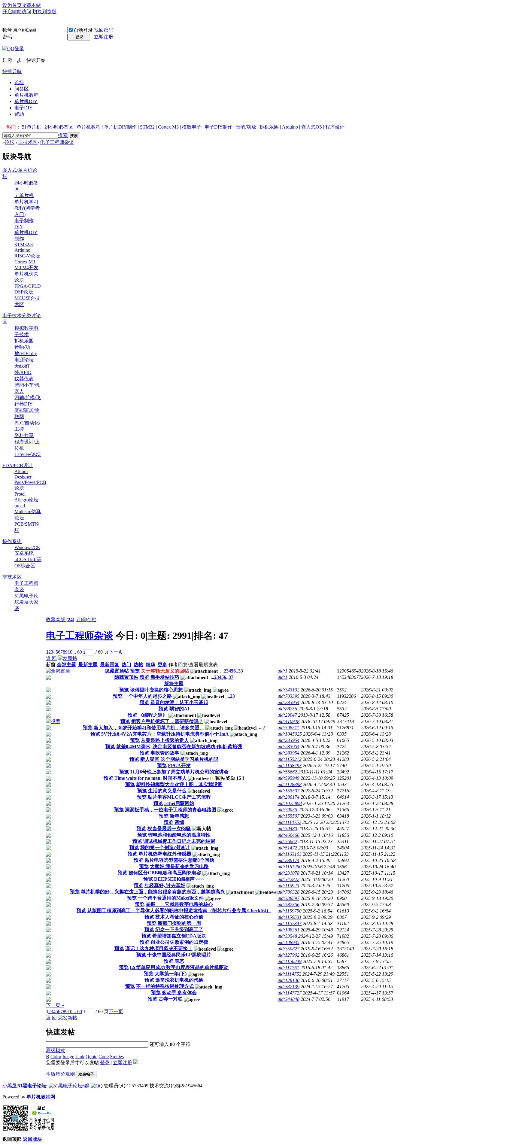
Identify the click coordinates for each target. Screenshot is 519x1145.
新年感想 (179, 816)
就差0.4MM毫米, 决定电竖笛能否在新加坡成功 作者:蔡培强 (179, 746)
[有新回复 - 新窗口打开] (48, 690)
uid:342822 (288, 879)
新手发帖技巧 (164, 677)
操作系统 (12, 541)
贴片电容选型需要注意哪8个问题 (179, 860)
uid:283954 (288, 702)
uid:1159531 (290, 917)
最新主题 (88, 664)
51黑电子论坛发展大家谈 (26, 602)
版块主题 (174, 683)
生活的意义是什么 (167, 790)
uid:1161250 (290, 866)
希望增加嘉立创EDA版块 (179, 935)
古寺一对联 (171, 998)
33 (240, 670)
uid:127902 (288, 955)
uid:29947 (287, 715)
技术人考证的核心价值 (179, 916)
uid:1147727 (290, 992)
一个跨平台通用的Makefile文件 (171, 898)
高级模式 (55, 1050)
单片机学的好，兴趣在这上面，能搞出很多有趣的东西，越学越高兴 (153, 891)
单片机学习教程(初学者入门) (27, 208)
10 (70, 652)
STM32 (147, 126)
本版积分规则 (60, 1074)
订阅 (81, 619)
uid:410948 (288, 721)
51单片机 (31, 126)
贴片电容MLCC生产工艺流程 (179, 797)
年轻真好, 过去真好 (164, 885)
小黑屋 (9, 1085)
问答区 (21, 88)
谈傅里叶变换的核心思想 (156, 689)
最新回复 (109, 664)
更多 (162, 664)
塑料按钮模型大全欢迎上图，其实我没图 (179, 784)
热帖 (138, 664)
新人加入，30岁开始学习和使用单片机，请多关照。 (149, 727)
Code (104, 1056)
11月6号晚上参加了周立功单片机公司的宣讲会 (179, 771)
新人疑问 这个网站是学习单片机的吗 (179, 759)
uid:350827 (288, 948)
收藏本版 (60, 619)
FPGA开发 (179, 765)
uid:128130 (288, 980)
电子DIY (23, 107)
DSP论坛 (23, 291)
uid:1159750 (290, 910)
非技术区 (28, 142)
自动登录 (83, 30)
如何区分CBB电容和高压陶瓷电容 (165, 872)
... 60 (77, 652)
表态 (179, 961)
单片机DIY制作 (120, 126)
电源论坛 (24, 359)
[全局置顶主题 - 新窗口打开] (58, 670)
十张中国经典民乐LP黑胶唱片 (179, 954)
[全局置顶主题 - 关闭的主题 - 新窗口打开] (48, 678)
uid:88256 (287, 708)
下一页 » (55, 1005)
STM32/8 (23, 244)
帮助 (19, 114)
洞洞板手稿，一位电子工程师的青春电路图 (170, 809)
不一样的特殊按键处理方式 (165, 986)
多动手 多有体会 (179, 992)
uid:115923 (288, 885)
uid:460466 (288, 835)
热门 (126, 664)
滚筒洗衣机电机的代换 (179, 980)
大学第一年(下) (171, 973)
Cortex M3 (168, 126)
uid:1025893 (290, 803)
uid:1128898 (290, 784)
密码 (7, 36)
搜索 (63, 135)
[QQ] (97, 1085)
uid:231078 (288, 873)
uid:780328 (288, 891)
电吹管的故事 (164, 752)
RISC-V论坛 (27, 255)
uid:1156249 (290, 961)
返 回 (51, 658)
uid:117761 (288, 967)
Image (68, 1056)
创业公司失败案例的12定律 (179, 942)
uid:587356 (288, 904)
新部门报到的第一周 (179, 923)
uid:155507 (288, 790)
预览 (135, 670)
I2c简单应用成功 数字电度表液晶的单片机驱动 (179, 967)
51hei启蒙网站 (179, 803)
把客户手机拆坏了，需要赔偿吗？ (167, 721)
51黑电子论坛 (32, 1085)
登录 (105, 1062)
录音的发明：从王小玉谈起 (179, 702)
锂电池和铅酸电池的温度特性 (179, 834)
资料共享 (24, 435)
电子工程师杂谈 (57, 142)
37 (231, 677)
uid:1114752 (289, 822)
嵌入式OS (311, 126)
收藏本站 (31, 5)
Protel (20, 494)
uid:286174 (288, 797)
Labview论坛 (27, 454)
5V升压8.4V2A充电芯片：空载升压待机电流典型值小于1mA (165, 734)
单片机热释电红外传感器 (164, 853)
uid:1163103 (290, 854)
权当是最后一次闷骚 (169, 828)
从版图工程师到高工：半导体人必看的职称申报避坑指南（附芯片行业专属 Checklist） (179, 910)
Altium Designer (23, 474)
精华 (150, 664)
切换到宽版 (44, 11)
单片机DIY (26, 101)
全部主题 (66, 664)
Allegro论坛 (26, 499)
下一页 (116, 652)
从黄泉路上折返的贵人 (165, 740)
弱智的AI (179, 708)
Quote (91, 1056)
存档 (91, 619)
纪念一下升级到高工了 (179, 929)
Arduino (290, 126)
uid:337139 (288, 986)
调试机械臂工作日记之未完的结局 (179, 841)
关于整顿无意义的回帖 (165, 670)
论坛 (19, 82)
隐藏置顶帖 (117, 670)
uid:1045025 (290, 734)
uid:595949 (288, 778)
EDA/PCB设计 (17, 465)
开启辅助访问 (16, 11)
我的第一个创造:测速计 (165, 847)
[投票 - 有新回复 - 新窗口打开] (53, 721)
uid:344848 (288, 999)
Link (79, 1056)
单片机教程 (26, 95)
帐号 (7, 29)
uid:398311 (288, 727)
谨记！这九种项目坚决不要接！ (159, 948)
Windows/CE (27, 547)
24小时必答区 (58, 126)
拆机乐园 (269, 126)
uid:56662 (287, 771)
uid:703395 (288, 696)
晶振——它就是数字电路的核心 (179, 904)
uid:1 (282, 670)
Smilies (117, 1056)
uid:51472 (287, 847)
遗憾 (179, 822)
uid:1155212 (290, 759)
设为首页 (12, 5)
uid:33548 (287, 936)
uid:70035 (287, 809)
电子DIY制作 (218, 126)
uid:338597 (288, 898)
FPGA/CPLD (27, 286)
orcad (19, 505)
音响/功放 (246, 126)
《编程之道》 (152, 715)
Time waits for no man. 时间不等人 (150, 778)
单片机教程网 (40, 1096)
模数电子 (191, 126)
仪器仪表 (24, 378)
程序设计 (334, 126)
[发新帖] (67, 658)
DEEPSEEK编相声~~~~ (179, 879)
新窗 (51, 664)
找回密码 (103, 29)
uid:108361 (288, 929)
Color (55, 1056)
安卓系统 (24, 553)
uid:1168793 (290, 765)
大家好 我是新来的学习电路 (179, 866)
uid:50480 (287, 828)
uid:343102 (288, 689)
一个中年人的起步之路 (148, 696)
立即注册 (103, 36)
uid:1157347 (290, 923)
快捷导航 (12, 71)
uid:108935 (288, 942)
